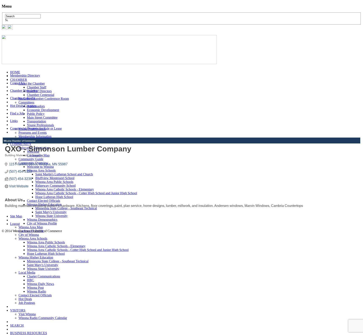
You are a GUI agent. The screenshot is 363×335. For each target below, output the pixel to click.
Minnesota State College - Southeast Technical (57, 261)
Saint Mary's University (51, 212)
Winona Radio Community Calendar (42, 318)
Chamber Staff (36, 87)
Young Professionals (40, 125)
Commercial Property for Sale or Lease (36, 128)
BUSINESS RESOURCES (28, 333)
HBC (30, 280)
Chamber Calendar (22, 98)
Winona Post (35, 287)
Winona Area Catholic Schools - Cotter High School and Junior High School (78, 250)
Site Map (16, 216)
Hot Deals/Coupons (23, 106)
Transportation (36, 121)
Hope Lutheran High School (46, 253)
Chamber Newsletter (23, 90)
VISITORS (17, 310)
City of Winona (28, 234)
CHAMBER (18, 79)
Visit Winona (27, 314)
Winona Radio (36, 291)
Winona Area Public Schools (46, 242)
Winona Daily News (40, 284)
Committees (26, 102)
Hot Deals (25, 299)
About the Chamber (31, 83)
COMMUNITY (21, 144)
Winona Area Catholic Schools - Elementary (56, 246)
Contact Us (17, 83)
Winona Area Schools (32, 238)
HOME (15, 72)
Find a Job (17, 113)
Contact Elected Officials (35, 295)
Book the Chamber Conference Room (43, 98)
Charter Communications (43, 276)
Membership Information (34, 136)
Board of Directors (39, 91)
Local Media (26, 272)
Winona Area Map (30, 227)
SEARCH (17, 325)
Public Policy (36, 114)
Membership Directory (25, 75)
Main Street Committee (42, 117)
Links (14, 121)
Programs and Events (32, 132)
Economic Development (43, 110)
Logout (15, 224)
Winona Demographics (42, 219)
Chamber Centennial (40, 95)
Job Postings (26, 303)
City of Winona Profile (42, 223)
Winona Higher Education (35, 257)
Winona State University (51, 216)
